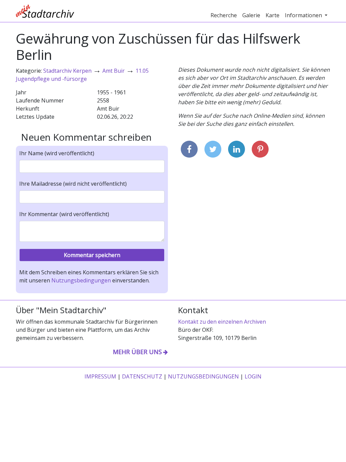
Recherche (224, 15)
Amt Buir (113, 70)
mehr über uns (137, 352)
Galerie (251, 15)
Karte (272, 15)
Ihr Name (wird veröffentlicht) (56, 153)
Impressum (100, 376)
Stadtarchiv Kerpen (67, 70)
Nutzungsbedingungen (81, 280)
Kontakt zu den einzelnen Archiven (222, 321)
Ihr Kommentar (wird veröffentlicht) (64, 214)
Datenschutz (142, 376)
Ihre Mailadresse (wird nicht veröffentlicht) (73, 183)
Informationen (304, 15)
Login (253, 376)
